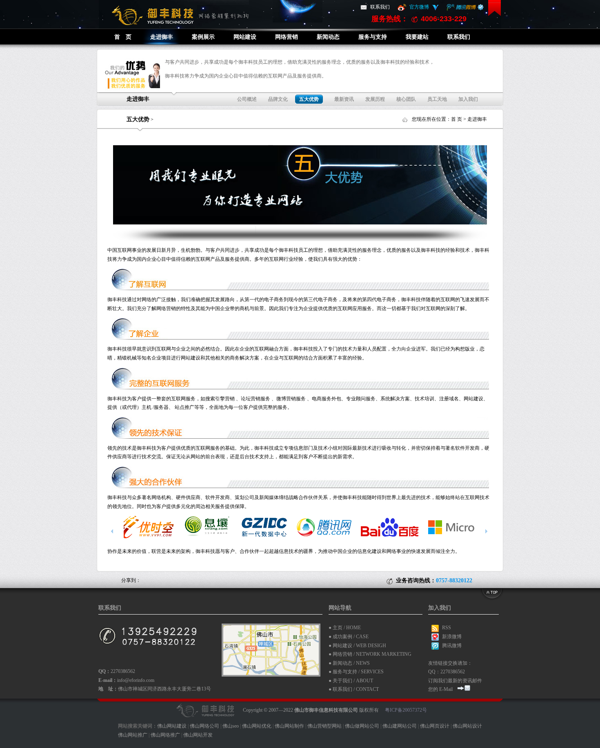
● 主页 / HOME (345, 627)
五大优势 (138, 119)
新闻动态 (328, 36)
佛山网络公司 (204, 726)
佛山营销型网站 (324, 726)
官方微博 (419, 7)
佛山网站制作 (289, 726)
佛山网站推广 (132, 735)
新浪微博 (452, 636)
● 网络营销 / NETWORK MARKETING (370, 654)
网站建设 (244, 36)
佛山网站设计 (467, 726)
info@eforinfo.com (135, 680)
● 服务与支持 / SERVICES (356, 672)
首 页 (122, 36)
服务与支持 (372, 36)
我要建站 (417, 36)
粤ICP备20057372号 (406, 709)
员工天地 (437, 99)
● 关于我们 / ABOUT (351, 681)
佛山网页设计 (434, 726)
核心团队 (406, 99)
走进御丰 (161, 36)
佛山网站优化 (256, 726)
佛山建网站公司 (399, 726)
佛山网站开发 (198, 735)
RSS (446, 627)
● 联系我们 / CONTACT (354, 689)
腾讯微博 (452, 645)
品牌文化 (278, 99)
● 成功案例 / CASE (349, 636)
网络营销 (286, 36)
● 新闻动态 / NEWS (349, 663)
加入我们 (468, 99)
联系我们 (380, 7)
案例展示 (203, 36)
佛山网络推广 (165, 735)
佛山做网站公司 (362, 726)
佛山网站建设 (172, 726)
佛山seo (230, 726)
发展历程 (375, 99)
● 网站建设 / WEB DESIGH (357, 645)
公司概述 (247, 99)
